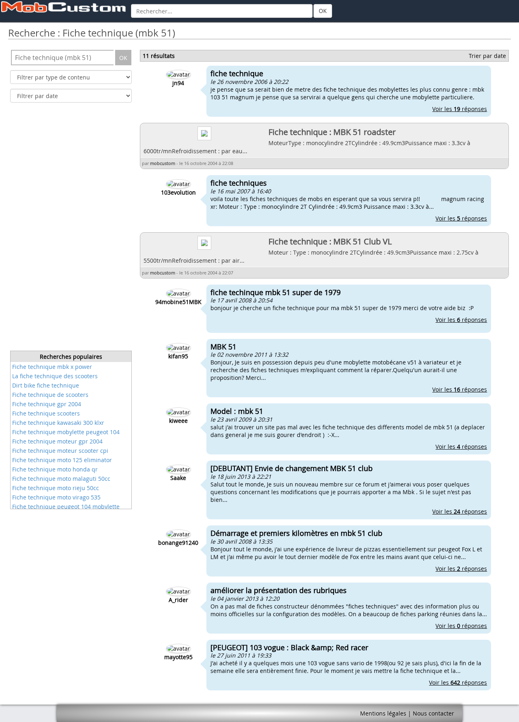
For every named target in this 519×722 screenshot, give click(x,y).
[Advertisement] (71, 229)
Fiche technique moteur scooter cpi (60, 450)
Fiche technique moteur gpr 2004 (57, 441)
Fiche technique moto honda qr (55, 469)
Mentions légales (383, 713)
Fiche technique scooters (46, 413)
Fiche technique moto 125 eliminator (62, 460)
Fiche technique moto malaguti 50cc (61, 478)
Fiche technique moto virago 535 (56, 497)
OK (323, 11)
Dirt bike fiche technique (45, 385)
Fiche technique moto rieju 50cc (55, 488)
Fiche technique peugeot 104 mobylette (66, 506)
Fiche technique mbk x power (52, 367)
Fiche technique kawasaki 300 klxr (58, 422)
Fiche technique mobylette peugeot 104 (66, 432)
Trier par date (487, 56)
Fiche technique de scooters (50, 394)
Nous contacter (433, 713)
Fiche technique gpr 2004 (46, 404)
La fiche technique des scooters (55, 376)
